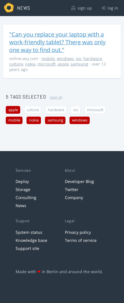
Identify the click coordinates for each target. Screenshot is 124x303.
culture (16, 64)
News (21, 205)
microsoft (46, 64)
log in (112, 8)
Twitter (71, 189)
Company (74, 197)
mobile (48, 58)
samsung (79, 64)
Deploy (22, 181)
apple (63, 64)
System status (29, 232)
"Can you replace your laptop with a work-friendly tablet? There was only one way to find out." (57, 42)
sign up (84, 8)
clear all (56, 97)
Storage (23, 189)
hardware (92, 58)
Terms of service (81, 240)
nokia (30, 64)
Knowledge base (31, 240)
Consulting (26, 197)
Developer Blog (79, 181)
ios (78, 58)
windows (65, 58)
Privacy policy (78, 232)
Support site (27, 248)
